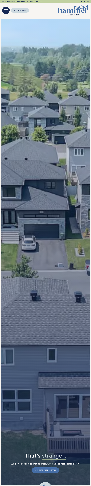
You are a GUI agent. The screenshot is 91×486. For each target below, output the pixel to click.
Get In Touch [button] (20, 10)
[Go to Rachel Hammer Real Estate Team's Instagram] (84, 2)
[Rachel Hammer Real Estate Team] (73, 10)
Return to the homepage (45, 470)
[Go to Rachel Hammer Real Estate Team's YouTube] (88, 2)
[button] (6, 10)
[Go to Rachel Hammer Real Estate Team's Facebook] (81, 2)
